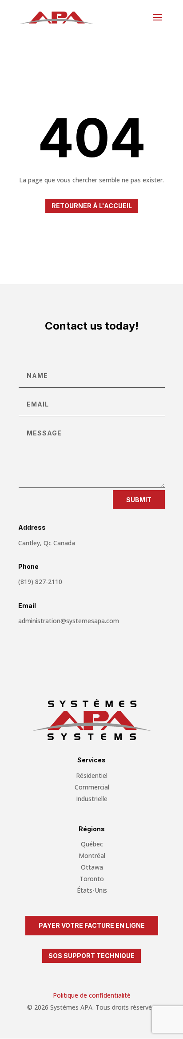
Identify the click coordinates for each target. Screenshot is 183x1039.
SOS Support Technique (91, 955)
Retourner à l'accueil (92, 205)
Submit (138, 499)
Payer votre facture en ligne (92, 925)
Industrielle (91, 798)
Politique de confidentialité (92, 995)
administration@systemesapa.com (68, 620)
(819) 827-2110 (40, 581)
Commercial (92, 787)
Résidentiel (91, 775)
